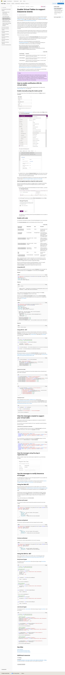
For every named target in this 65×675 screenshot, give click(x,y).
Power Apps (27, 6)
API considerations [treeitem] (5, 14)
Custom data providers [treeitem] (5, 16)
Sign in (63, 1)
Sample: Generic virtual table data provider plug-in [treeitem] (6, 21)
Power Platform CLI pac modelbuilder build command (26, 354)
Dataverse (31, 6)
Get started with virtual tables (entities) (23, 651)
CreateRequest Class (32, 399)
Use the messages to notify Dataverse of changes (58, 12)
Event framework (20, 649)
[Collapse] (11, 6)
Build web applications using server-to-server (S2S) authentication (30, 67)
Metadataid (26, 42)
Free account (55, 3)
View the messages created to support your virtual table (32, 178)
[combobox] (6, 7)
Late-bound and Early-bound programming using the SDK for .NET (33, 557)
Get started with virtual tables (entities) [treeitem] (5, 13)
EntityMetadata (21, 42)
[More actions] (47, 6)
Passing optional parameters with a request (24, 403)
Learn (18, 6)
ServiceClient (44, 334)
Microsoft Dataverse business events (30, 20)
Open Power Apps (60, 3)
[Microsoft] (1, 1)
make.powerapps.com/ (21, 88)
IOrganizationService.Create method (23, 400)
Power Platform (22, 6)
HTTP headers (24, 298)
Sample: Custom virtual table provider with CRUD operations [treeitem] (6, 24)
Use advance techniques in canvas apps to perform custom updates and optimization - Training (31, 660)
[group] (32, 278)
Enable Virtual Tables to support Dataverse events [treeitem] (6, 19)
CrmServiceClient (33, 334)
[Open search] (61, 1)
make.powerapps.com (28, 112)
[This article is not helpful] (62, 17)
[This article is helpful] (61, 17)
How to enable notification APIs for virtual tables (58, 8)
